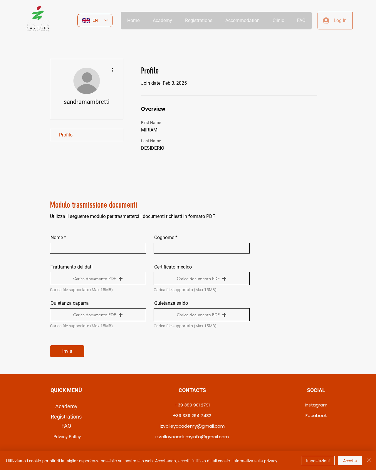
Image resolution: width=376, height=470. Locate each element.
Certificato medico (173, 267)
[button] (98, 278)
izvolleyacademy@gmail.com (192, 426)
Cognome (164, 237)
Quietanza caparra (70, 303)
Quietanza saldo (171, 303)
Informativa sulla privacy (254, 461)
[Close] (368, 460)
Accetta (350, 461)
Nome (57, 237)
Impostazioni (318, 461)
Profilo (66, 135)
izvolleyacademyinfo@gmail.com (192, 437)
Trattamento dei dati (72, 267)
